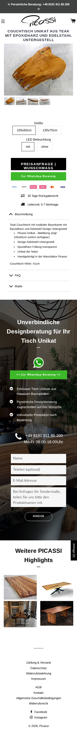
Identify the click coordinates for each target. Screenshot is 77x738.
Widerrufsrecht (38, 703)
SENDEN (38, 516)
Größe (38, 123)
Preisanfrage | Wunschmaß (38, 166)
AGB (38, 687)
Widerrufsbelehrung (38, 673)
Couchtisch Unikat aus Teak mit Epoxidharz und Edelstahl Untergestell (38, 35)
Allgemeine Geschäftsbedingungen (38, 698)
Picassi (44, 726)
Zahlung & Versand (38, 662)
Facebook (40, 712)
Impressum (38, 678)
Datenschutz (38, 668)
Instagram (40, 717)
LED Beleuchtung (38, 139)
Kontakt (38, 692)
